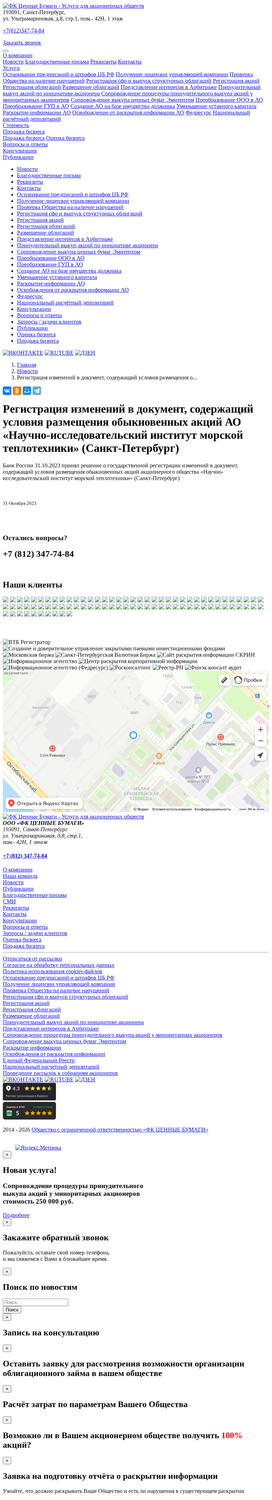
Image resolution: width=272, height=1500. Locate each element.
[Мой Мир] (27, 390)
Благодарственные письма (57, 62)
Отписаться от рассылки (32, 959)
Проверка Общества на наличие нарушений (70, 207)
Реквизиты (103, 62)
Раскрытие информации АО (37, 113)
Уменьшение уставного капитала (216, 106)
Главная (26, 365)
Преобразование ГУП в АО (36, 106)
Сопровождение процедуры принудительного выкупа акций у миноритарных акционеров (112, 1035)
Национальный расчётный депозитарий (65, 303)
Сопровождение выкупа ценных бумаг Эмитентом (132, 100)
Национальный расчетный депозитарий (51, 1067)
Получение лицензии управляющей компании (172, 74)
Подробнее (16, 1215)
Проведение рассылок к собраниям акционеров (60, 1073)
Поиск (12, 1309)
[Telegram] (37, 390)
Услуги (11, 68)
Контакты (130, 62)
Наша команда (20, 876)
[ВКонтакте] (7, 390)
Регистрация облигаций (32, 87)
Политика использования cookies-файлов (52, 971)
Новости (13, 62)
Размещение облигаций (90, 87)
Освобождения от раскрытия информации (54, 1054)
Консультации (20, 151)
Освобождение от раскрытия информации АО (128, 113)
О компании (18, 55)
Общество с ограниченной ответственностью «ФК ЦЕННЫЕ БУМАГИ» (120, 1130)
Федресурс (198, 113)
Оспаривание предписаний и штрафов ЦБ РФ (58, 74)
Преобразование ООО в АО (229, 100)
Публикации (18, 157)
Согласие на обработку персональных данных (58, 965)
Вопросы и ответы (25, 144)
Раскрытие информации (32, 1048)
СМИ (9, 901)
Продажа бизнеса (24, 132)
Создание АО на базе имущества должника (122, 106)
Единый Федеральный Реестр (39, 1060)
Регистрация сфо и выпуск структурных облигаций (148, 81)
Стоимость (16, 125)
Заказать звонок (22, 43)
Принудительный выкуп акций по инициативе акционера (87, 245)
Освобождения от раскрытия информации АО (73, 290)
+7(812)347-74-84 (23, 31)
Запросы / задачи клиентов (49, 322)
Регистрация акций (236, 81)
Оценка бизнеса (65, 138)
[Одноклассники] (17, 390)
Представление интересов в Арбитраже (169, 87)
